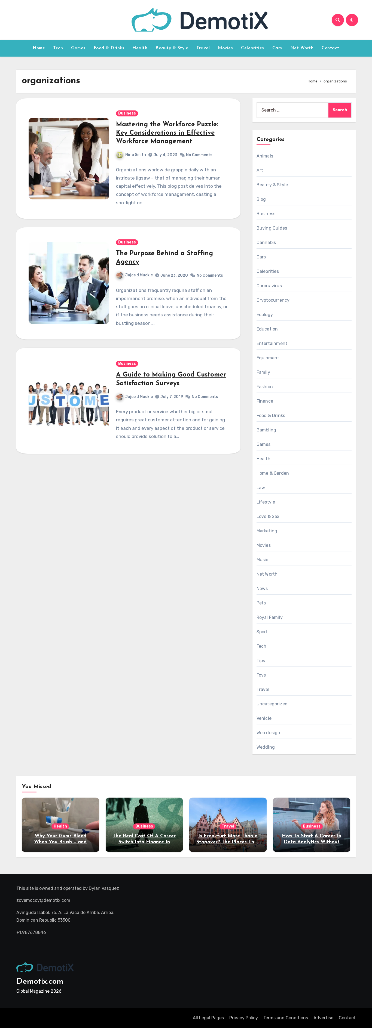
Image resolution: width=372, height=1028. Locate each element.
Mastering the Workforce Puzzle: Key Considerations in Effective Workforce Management (167, 133)
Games (78, 48)
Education (267, 329)
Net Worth (302, 48)
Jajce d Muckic (139, 275)
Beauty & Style (171, 48)
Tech (58, 48)
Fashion (265, 386)
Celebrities (252, 48)
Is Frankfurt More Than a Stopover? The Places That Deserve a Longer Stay (227, 842)
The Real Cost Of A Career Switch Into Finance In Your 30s (144, 842)
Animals (265, 156)
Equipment (268, 357)
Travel (203, 48)
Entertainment (272, 343)
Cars (277, 48)
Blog (261, 199)
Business (127, 113)
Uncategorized (272, 703)
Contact (330, 48)
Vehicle (264, 718)
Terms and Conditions (285, 1017)
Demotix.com (39, 981)
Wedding (266, 747)
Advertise (323, 1017)
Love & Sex (268, 516)
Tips (261, 660)
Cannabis (266, 242)
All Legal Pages (208, 1017)
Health (139, 48)
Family (263, 372)
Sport (262, 631)
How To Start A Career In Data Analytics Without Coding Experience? (311, 842)
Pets (261, 603)
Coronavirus (269, 285)
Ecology (265, 314)
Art (260, 170)
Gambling (266, 430)
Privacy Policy (243, 1017)
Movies (225, 48)
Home (39, 48)
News (262, 588)
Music (263, 559)
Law (261, 487)
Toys (261, 675)
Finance (265, 401)
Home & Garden (273, 473)
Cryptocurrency (273, 300)
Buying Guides (272, 228)
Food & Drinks (109, 48)
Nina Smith (135, 154)
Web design (268, 732)
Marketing (267, 530)
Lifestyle (266, 502)
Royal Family (270, 617)
